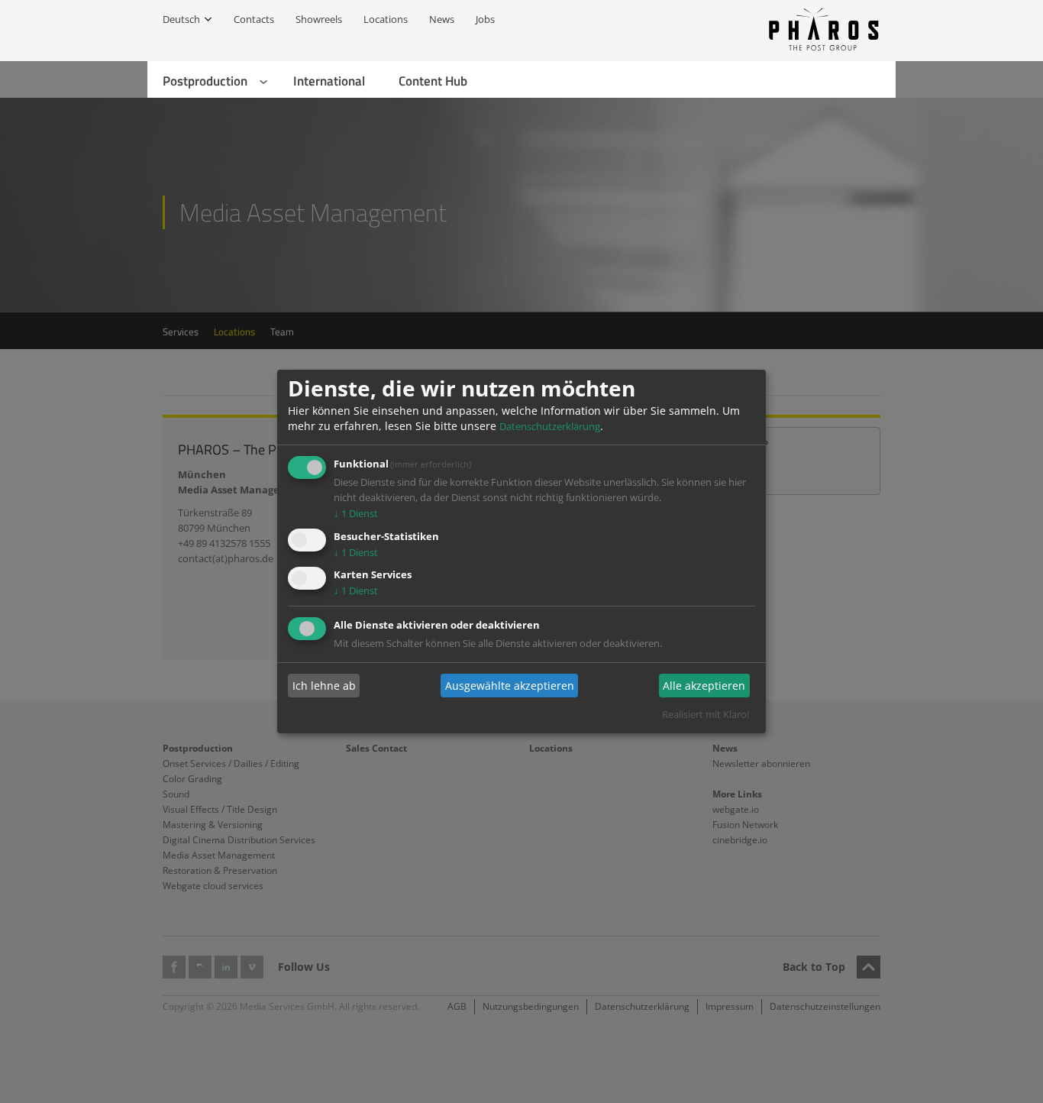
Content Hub (433, 81)
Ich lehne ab (324, 685)
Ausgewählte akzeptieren (509, 685)
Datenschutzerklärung (549, 426)
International (329, 81)
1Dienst (356, 513)
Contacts (254, 19)
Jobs (485, 19)
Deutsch (181, 19)
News (441, 19)
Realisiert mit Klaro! (705, 714)
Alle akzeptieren (704, 685)
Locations (385, 19)
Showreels (318, 19)
